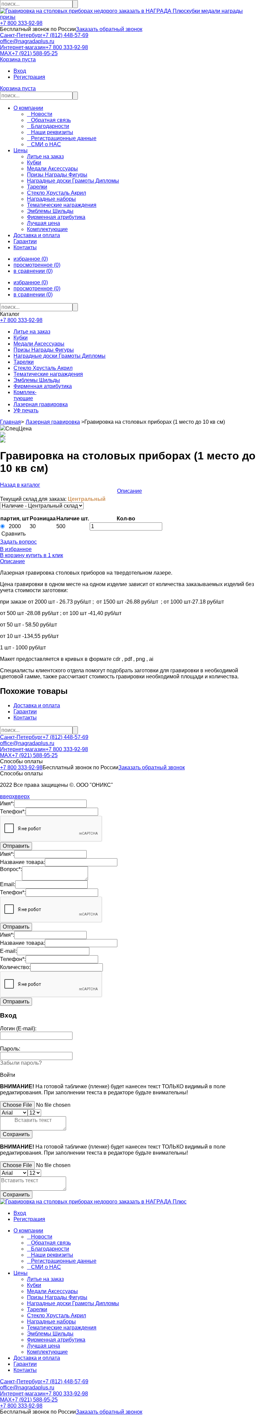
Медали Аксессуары (38, 344)
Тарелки (23, 362)
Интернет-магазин (23, 47)
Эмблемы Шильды (36, 380)
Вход (19, 71)
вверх (7, 796)
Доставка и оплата (36, 235)
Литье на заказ (31, 331)
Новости (39, 114)
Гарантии (25, 241)
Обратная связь (49, 120)
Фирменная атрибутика (42, 386)
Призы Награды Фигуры (43, 350)
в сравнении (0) (33, 271)
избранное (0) (30, 259)
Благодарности (48, 126)
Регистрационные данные (61, 138)
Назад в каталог (20, 485)
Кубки (20, 338)
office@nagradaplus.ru (27, 41)
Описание (129, 491)
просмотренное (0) (36, 265)
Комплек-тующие (24, 395)
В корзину (12, 555)
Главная (10, 422)
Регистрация (29, 77)
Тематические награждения (48, 374)
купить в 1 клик (44, 555)
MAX (6, 53)
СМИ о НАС (44, 144)
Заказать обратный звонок (109, 29)
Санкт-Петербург (21, 35)
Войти (7, 1075)
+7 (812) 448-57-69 (65, 35)
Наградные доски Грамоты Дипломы (59, 356)
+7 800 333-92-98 (21, 23)
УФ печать (25, 410)
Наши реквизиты (50, 132)
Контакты (25, 247)
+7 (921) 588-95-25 (35, 53)
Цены (20, 150)
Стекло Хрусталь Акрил (43, 368)
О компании (28, 108)
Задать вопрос (18, 542)
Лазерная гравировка (40, 404)
